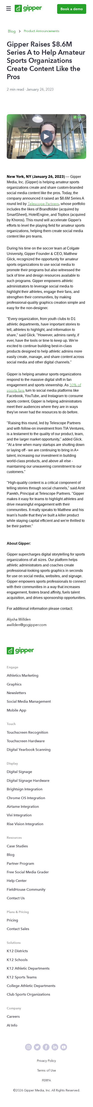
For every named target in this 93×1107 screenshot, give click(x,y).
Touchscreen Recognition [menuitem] (27, 732)
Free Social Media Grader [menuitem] (28, 872)
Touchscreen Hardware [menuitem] (26, 741)
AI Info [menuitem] (12, 1025)
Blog (12, 31)
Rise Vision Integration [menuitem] (25, 824)
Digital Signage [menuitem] (19, 772)
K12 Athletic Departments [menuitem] (28, 968)
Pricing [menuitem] (12, 920)
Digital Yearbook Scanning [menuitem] (29, 749)
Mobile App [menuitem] (16, 710)
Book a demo (71, 9)
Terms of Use (46, 1070)
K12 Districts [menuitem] (17, 951)
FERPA (46, 1080)
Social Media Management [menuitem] (29, 701)
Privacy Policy (46, 1061)
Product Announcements (41, 31)
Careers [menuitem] (13, 1016)
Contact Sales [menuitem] (18, 929)
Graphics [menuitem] (14, 684)
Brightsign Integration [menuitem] (24, 789)
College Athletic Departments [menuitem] (31, 986)
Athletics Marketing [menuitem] (22, 675)
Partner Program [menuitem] (20, 863)
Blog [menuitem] (10, 855)
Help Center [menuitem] (17, 881)
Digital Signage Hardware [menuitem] (28, 780)
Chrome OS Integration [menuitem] (26, 798)
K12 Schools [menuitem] (17, 960)
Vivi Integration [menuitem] (19, 815)
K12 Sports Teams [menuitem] (22, 977)
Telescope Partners (43, 204)
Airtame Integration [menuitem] (23, 806)
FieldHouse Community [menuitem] (26, 889)
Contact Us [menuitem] (16, 898)
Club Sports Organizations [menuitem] (28, 994)
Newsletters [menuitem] (16, 693)
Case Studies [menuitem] (17, 846)
